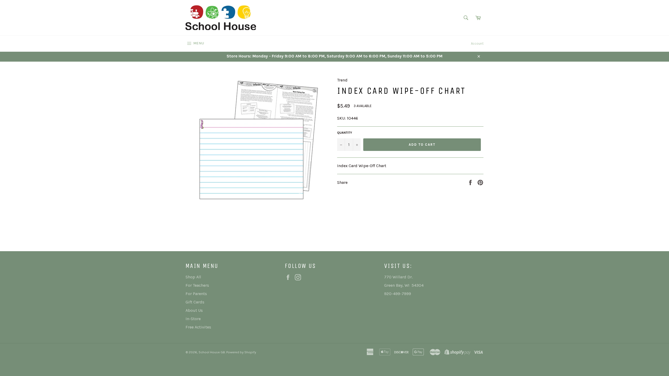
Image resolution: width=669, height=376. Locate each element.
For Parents (196, 293)
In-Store (193, 318)
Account (477, 43)
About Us (194, 310)
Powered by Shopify (241, 352)
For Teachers (197, 285)
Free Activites (198, 327)
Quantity (344, 132)
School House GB (212, 352)
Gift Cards (195, 301)
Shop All (193, 276)
